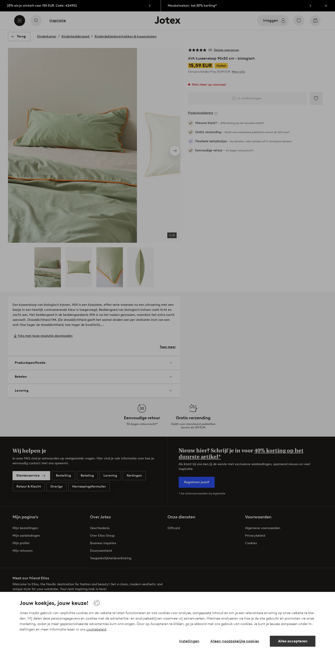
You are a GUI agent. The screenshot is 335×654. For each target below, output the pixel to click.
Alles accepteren (292, 641)
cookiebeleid (96, 629)
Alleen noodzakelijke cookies (234, 641)
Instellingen (189, 641)
